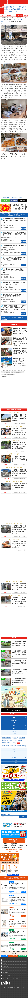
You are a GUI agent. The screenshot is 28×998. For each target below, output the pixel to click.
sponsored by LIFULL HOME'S (14, 878)
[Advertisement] (14, 394)
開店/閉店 (20, 15)
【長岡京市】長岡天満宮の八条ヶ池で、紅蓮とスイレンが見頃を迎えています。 (19, 643)
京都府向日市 (14, 372)
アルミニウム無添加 (6, 372)
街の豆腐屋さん (5, 374)
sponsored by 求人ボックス (14, 215)
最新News (9, 15)
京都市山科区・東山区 (7, 740)
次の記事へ (22, 197)
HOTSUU (9, 376)
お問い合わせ (5, 972)
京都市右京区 (22, 737)
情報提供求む (5, 966)
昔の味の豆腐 (20, 372)
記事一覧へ (14, 197)
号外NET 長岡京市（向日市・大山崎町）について (12, 978)
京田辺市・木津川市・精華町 (18, 745)
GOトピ (2, 15)
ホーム (3, 960)
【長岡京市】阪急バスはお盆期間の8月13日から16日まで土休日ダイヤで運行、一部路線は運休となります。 (19, 529)
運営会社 (4, 963)
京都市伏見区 (18, 740)
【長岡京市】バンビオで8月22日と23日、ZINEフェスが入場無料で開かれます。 (19, 671)
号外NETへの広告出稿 (7, 969)
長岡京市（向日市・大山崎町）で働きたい (13, 214)
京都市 (15, 737)
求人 (14, 15)
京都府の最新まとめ (6, 737)
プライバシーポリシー (7, 975)
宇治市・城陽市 (5, 745)
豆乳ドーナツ (12, 374)
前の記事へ (6, 197)
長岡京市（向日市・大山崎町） (11, 743)
